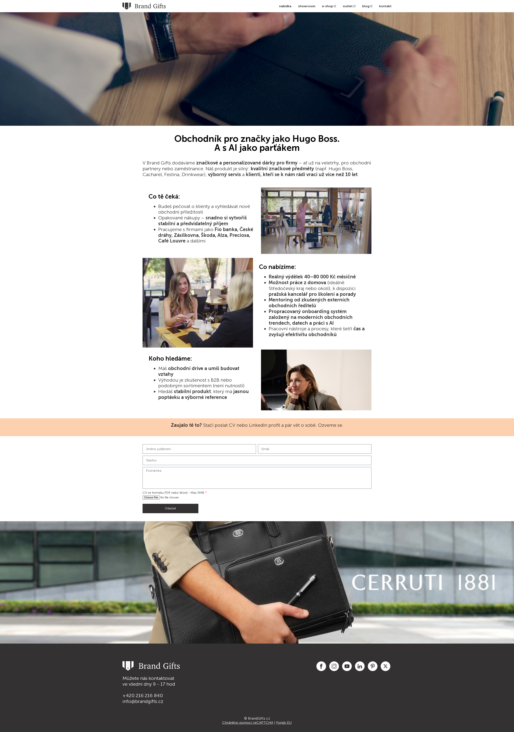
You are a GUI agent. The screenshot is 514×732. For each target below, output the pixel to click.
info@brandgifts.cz (142, 701)
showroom (306, 6)
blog (365, 6)
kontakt (385, 6)
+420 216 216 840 (142, 695)
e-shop (327, 6)
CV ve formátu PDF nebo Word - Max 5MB (174, 493)
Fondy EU (284, 722)
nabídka (285, 6)
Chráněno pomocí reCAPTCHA (247, 722)
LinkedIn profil (264, 425)
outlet (348, 6)
